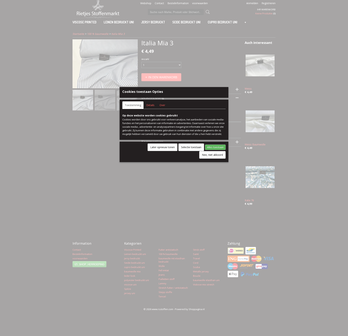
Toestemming (133, 105)
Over (162, 105)
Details (150, 105)
